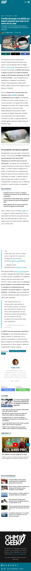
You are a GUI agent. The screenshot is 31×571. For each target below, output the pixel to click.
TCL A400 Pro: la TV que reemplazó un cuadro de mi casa (15, 454)
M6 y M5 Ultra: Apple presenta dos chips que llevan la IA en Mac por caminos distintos (14, 414)
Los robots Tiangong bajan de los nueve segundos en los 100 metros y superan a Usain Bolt (21, 402)
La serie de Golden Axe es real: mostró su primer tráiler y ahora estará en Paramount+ (15, 423)
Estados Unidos (21, 351)
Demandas (12, 351)
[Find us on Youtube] (1, 565)
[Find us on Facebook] (17, 565)
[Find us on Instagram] (4, 565)
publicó (24, 210)
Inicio (2, 15)
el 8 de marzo (10, 67)
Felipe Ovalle (9, 32)
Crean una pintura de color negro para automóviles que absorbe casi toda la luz (19, 507)
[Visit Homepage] (4, 2)
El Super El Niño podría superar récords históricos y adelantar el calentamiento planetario (17, 481)
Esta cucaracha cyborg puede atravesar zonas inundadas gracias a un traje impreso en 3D (19, 501)
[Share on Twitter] (15, 54)
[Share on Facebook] (25, 54)
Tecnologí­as (8, 15)
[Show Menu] (29, 2)
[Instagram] (18, 381)
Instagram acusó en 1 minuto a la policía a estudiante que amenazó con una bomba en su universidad (16, 194)
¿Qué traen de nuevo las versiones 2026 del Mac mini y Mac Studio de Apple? (15, 410)
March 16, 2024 (21, 267)
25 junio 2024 (18, 32)
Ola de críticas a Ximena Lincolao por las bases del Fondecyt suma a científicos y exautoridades (19, 488)
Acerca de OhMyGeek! (12, 569)
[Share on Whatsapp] (5, 54)
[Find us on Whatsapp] (6, 565)
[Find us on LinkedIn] (13, 565)
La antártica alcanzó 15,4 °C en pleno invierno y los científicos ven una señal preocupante (19, 514)
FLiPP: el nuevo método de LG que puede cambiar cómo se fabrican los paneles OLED (14, 427)
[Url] (11, 381)
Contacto (21, 569)
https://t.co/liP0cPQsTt (18, 261)
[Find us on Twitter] (15, 565)
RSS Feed (3, 569)
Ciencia (15, 15)
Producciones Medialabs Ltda (18, 554)
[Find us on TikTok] (8, 565)
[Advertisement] (15, 10)
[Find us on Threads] (10, 565)
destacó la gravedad (20, 271)
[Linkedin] (16, 381)
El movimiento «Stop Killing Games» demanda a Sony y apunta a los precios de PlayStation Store (16, 200)
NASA (15, 95)
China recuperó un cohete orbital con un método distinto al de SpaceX (19, 494)
